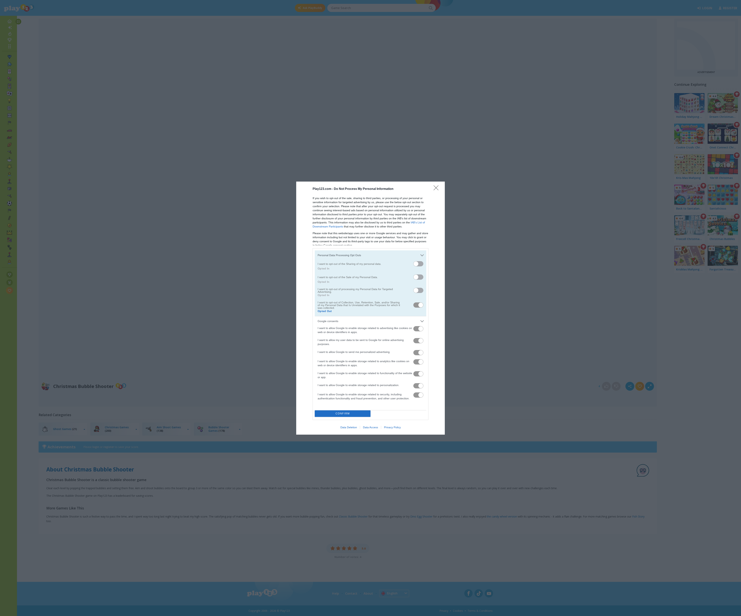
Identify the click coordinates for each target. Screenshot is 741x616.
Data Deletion (348, 427)
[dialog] (370, 308)
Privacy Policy (392, 427)
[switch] (418, 263)
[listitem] (370, 255)
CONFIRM (343, 413)
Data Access (370, 427)
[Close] (437, 189)
